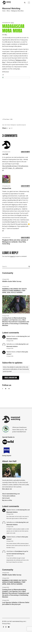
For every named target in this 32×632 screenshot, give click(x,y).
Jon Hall (5, 154)
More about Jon (7, 489)
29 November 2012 (6, 237)
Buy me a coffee (7, 500)
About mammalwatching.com (11, 494)
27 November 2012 (6, 152)
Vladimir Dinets (10, 336)
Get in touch (6, 498)
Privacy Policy (6, 624)
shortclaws (9, 551)
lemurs (8, 124)
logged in (12, 256)
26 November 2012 (6, 22)
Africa (8, 11)
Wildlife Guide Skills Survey (11, 281)
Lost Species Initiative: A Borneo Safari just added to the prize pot (15, 603)
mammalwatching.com (18, 621)
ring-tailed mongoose (21, 124)
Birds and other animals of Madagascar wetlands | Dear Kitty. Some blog (15, 242)
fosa (3, 124)
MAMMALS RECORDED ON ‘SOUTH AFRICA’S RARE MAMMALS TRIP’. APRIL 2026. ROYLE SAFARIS (14, 291)
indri (6, 124)
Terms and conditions (8, 496)
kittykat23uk (6, 188)
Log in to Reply (25, 152)
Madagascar (13, 124)
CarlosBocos (10, 344)
